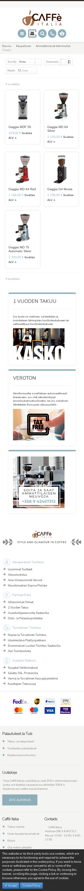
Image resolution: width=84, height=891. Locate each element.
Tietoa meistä (15, 827)
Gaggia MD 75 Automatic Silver (20, 249)
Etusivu (6, 46)
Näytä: (11, 70)
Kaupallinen (23, 46)
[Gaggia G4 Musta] (61, 169)
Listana (70, 62)
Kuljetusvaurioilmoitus (21, 755)
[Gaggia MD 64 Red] (23, 169)
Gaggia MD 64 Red (22, 189)
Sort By (12, 62)
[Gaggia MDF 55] (23, 107)
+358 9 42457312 (65, 831)
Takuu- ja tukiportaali (20, 741)
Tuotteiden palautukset (21, 748)
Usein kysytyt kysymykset (23, 834)
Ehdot (11, 840)
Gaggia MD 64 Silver (57, 128)
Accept (12, 886)
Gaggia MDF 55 (20, 127)
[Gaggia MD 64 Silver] (61, 107)
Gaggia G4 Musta (59, 189)
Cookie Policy (31, 886)
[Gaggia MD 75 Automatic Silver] (23, 228)
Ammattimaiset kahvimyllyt (53, 46)
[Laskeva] (38, 62)
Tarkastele (52, 62)
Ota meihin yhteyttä (19, 847)
